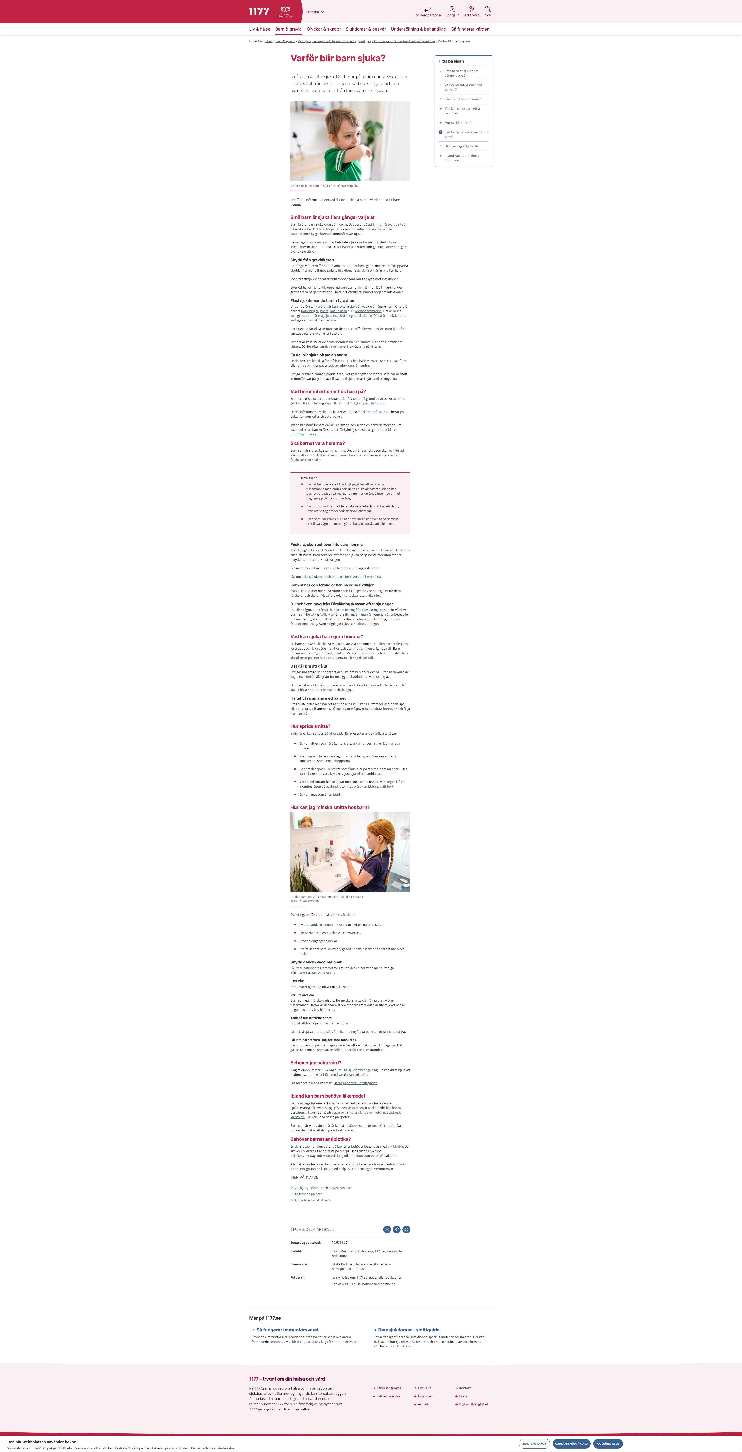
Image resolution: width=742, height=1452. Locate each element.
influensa (378, 403)
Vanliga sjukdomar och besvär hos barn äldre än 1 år (396, 41)
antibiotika (395, 1146)
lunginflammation (350, 1156)
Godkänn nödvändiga (571, 1443)
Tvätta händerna (312, 925)
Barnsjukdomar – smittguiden (355, 1083)
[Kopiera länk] (397, 1229)
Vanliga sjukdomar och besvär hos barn (327, 41)
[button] (406, 1229)
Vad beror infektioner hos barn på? (463, 87)
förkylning (357, 403)
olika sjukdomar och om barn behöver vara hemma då (341, 576)
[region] (371, 1444)
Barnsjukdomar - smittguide (409, 1330)
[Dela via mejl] (387, 1229)
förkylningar (310, 311)
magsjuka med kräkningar (337, 316)
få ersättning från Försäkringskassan (362, 610)
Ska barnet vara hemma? (463, 99)
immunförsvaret (385, 224)
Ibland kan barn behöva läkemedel (462, 158)
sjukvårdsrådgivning (363, 1070)
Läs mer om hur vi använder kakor (212, 1448)
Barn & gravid (285, 41)
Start (269, 41)
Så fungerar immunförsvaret (287, 1330)
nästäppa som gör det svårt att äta (370, 1125)
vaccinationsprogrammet (314, 968)
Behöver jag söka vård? (461, 146)
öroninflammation (368, 311)
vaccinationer (300, 234)
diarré (367, 316)
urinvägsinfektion (317, 1156)
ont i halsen (338, 311)
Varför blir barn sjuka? (454, 41)
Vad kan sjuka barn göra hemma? (462, 110)
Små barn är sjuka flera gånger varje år (461, 73)
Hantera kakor (534, 1443)
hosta (324, 311)
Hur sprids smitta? (458, 123)
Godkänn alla (608, 1443)
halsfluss (376, 412)
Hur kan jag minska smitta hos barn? (467, 134)
